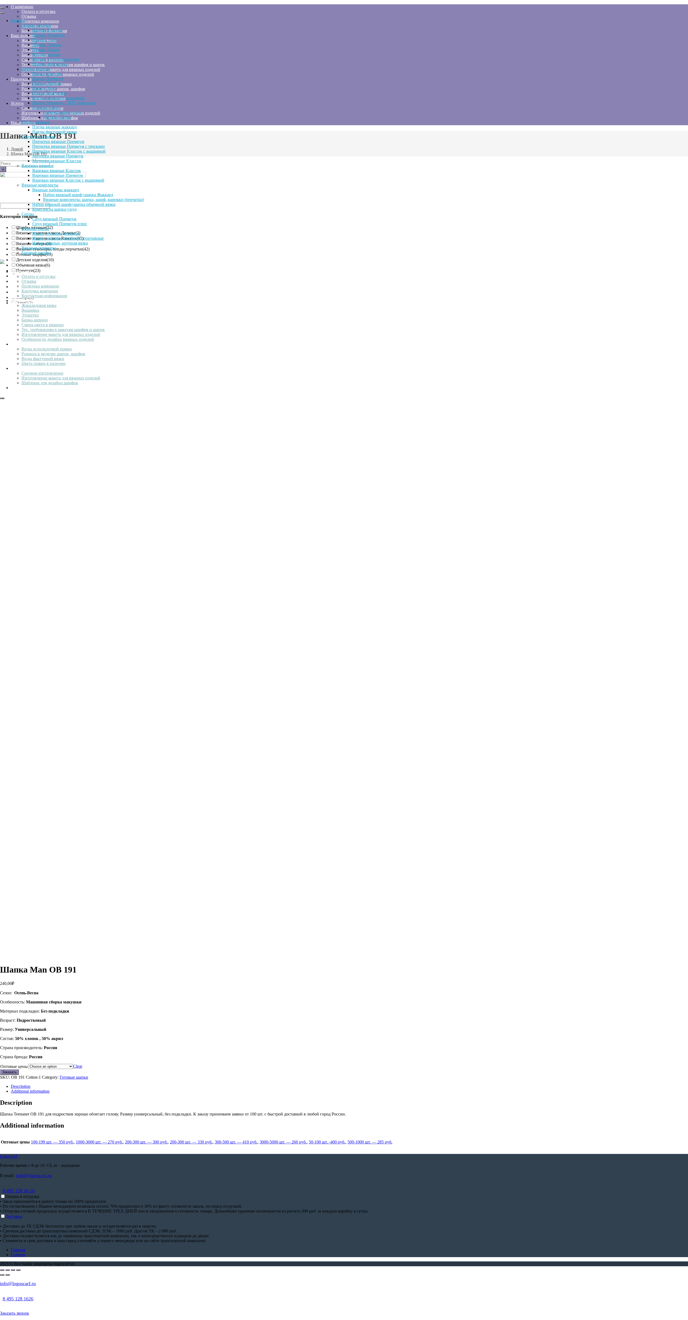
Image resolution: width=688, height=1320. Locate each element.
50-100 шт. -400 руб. (327, 1142)
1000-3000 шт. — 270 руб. (99, 1142)
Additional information (30, 1091)
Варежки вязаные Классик (56, 170)
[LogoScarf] (2, 262)
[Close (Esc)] (2, 1270)
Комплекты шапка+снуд (54, 209)
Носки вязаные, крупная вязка (60, 243)
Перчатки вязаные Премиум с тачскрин (68, 146)
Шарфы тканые (46, 54)
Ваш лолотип (23, 300)
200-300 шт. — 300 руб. (146, 1142)
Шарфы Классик (47, 30)
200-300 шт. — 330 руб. (191, 1142)
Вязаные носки (35, 228)
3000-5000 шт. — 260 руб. (283, 1142)
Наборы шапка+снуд (62, 112)
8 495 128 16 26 (19, 1190)
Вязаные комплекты (40, 185)
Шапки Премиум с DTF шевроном (64, 103)
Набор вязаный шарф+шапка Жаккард (78, 194)
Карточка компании (40, 291)
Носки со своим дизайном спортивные (68, 238)
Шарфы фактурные (49, 64)
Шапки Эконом (46, 83)
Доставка (13, 1216)
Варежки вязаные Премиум (57, 175)
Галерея (18, 1254)
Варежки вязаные (38, 165)
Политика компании (40, 286)
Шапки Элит (44, 88)
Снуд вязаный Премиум (54, 219)
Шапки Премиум (48, 78)
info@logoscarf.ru (34, 1175)
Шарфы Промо (46, 49)
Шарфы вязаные (36, 25)
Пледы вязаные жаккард (54, 127)
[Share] (7, 1270)
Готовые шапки (46, 107)
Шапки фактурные (49, 93)
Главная (18, 1249)
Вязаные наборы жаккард (55, 190)
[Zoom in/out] (18, 1270)
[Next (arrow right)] (7, 1275)
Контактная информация (44, 295)
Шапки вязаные (36, 69)
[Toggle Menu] (2, 8)
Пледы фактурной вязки (54, 132)
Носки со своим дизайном (56, 233)
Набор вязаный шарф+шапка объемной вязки (74, 204)
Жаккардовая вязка (39, 305)
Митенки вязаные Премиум (57, 156)
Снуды (28, 214)
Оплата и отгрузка (38, 276)
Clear (77, 1066)
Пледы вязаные (36, 122)
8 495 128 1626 (18, 1298)
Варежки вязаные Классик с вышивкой (68, 180)
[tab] (349, 1086)
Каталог (18, 20)
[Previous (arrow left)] (2, 1275)
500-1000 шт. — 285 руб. (369, 1142)
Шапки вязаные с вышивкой (58, 98)
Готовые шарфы (36, 252)
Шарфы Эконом (47, 44)
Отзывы (29, 281)
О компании (22, 271)
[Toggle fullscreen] (13, 1270)
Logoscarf (8, 1156)
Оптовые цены (14, 1066)
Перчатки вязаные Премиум (58, 141)
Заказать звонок (14, 1313)
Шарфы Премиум (48, 35)
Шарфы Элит (44, 40)
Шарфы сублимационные (55, 59)
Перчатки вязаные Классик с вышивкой (69, 151)
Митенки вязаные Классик (56, 161)
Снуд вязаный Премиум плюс (59, 223)
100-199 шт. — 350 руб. (52, 1142)
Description (20, 1086)
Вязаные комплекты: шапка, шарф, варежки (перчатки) (93, 199)
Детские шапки (57, 117)
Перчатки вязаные (38, 136)
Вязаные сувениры (39, 248)
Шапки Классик (47, 73)
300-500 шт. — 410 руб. (236, 1142)
